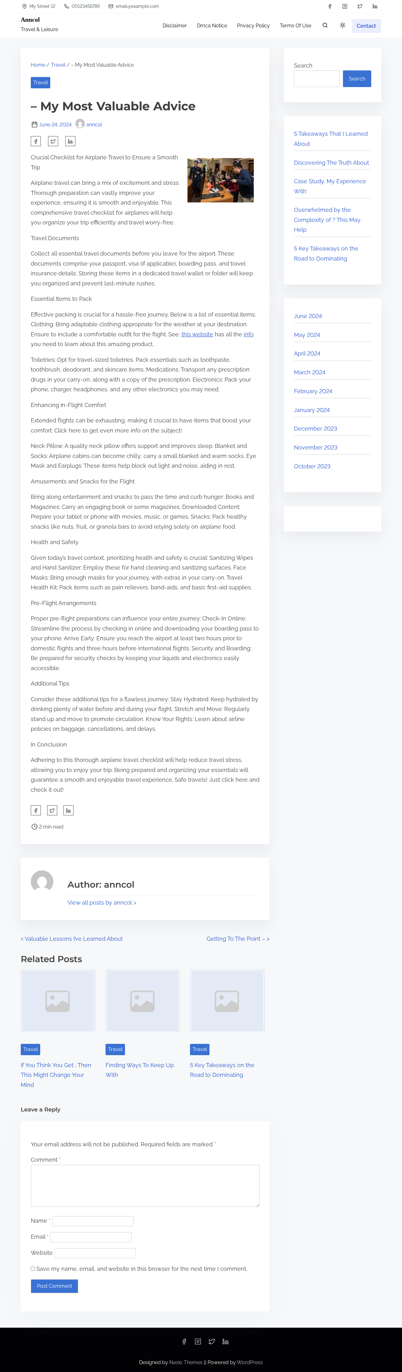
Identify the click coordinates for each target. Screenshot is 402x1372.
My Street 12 (41, 6)
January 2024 (312, 410)
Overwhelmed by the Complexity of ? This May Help (327, 220)
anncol (94, 125)
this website (197, 334)
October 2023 (312, 466)
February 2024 (313, 391)
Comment (46, 1159)
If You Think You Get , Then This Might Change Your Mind (56, 1075)
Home (38, 65)
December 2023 (315, 428)
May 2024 (307, 335)
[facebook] (329, 6)
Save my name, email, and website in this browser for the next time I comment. (141, 1268)
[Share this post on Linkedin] (70, 141)
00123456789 (85, 6)
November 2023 (316, 447)
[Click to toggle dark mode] (342, 26)
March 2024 (309, 372)
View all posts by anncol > (102, 902)
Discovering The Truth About (331, 162)
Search (303, 65)
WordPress (250, 1362)
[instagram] (345, 6)
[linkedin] (375, 6)
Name (41, 1220)
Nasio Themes (186, 1362)
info (249, 334)
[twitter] (360, 6)
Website (42, 1252)
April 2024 (307, 353)
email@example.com (137, 6)
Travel (58, 65)
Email (40, 1236)
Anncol (30, 19)
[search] (325, 27)
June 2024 (308, 316)
